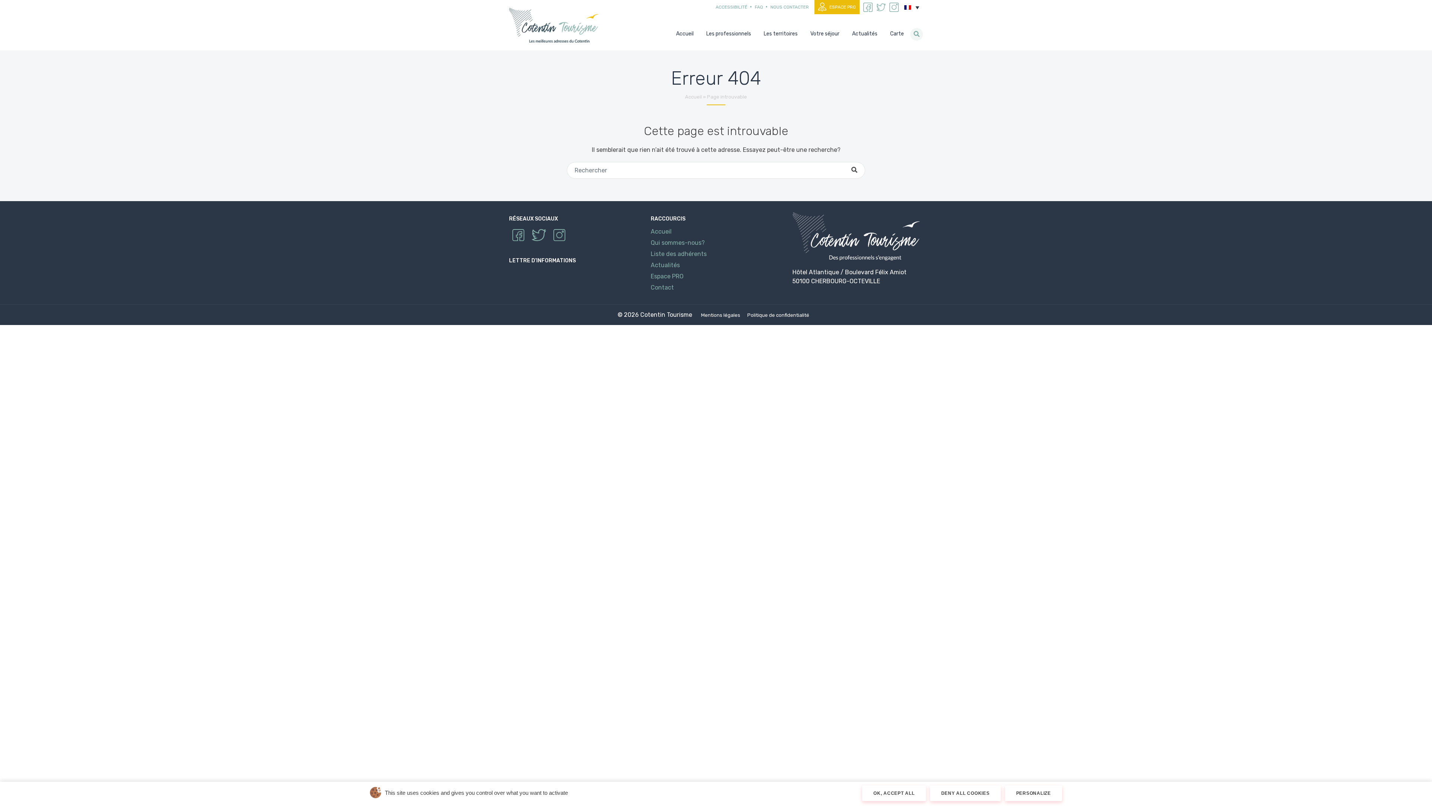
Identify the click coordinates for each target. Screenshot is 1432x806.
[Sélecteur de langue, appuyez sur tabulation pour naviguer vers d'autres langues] (912, 7)
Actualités (665, 265)
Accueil (693, 97)
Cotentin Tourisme (555, 25)
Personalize (1033, 793)
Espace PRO (842, 7)
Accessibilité (731, 7)
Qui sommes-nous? (678, 242)
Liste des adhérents (679, 253)
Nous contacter (789, 7)
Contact (662, 287)
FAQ (759, 7)
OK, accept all (894, 793)
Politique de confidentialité (778, 315)
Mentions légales (720, 315)
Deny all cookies (965, 793)
